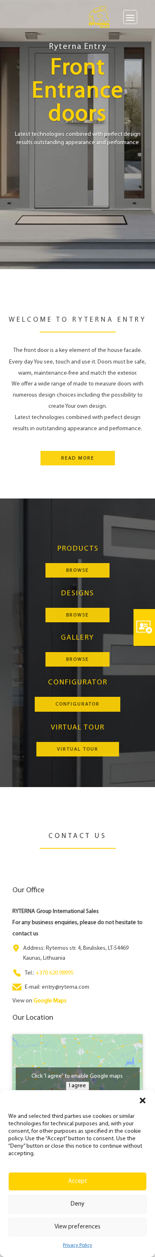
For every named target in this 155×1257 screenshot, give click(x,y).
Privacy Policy (77, 1245)
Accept (77, 1181)
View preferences (77, 1227)
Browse (77, 570)
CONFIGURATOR (77, 704)
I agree (77, 1085)
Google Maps (50, 1001)
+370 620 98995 (55, 973)
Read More (77, 458)
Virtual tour (77, 749)
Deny (77, 1204)
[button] (142, 1100)
